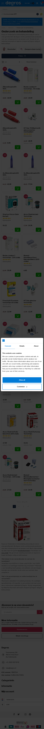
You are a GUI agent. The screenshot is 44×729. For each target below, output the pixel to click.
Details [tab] (22, 346)
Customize (21, 386)
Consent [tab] (8, 346)
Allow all (22, 380)
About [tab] (36, 346)
